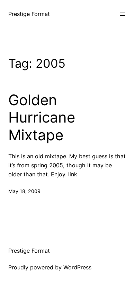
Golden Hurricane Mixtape (41, 117)
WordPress (77, 267)
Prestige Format (29, 13)
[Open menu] (122, 14)
